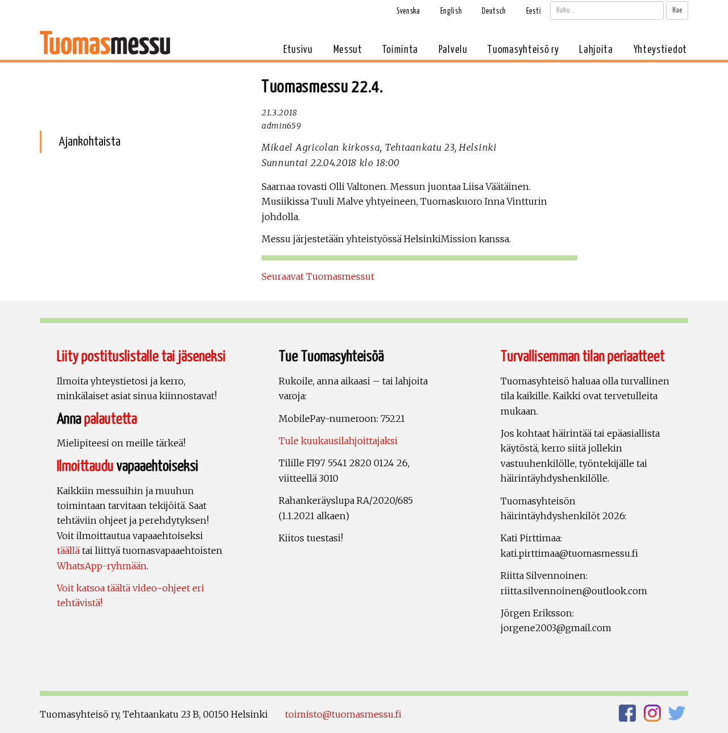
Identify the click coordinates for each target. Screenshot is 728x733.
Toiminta (400, 49)
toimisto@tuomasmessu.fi (343, 714)
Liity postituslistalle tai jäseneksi (141, 357)
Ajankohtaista (90, 141)
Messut (347, 49)
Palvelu (453, 49)
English (451, 11)
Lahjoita (596, 49)
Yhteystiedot (660, 49)
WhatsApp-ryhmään (102, 566)
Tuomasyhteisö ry (523, 49)
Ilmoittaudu (85, 466)
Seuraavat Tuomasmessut (318, 276)
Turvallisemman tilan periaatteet (582, 357)
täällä (68, 550)
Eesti (533, 11)
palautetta (110, 419)
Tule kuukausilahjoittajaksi (338, 440)
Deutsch (494, 11)
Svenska (408, 11)
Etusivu (298, 49)
